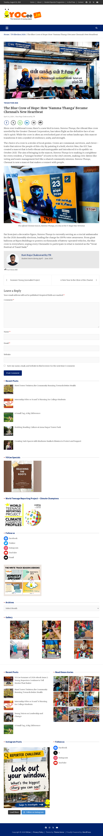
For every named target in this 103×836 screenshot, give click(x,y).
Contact (80, 2)
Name (7, 332)
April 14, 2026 (9, 116)
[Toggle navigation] (7, 28)
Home (32, 2)
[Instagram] (90, 2)
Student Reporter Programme (54, 2)
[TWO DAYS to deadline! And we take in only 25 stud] (27, 777)
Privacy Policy (38, 832)
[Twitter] (93, 2)
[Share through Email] (33, 122)
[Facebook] (86, 2)
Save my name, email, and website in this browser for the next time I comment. (41, 366)
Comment (9, 300)
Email (7, 343)
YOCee (28, 832)
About (39, 2)
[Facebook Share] (6, 122)
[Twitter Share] (13, 122)
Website (7, 354)
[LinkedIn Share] (26, 122)
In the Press (71, 2)
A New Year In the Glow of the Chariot (76, 280)
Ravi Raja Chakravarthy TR (25, 116)
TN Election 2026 (11, 103)
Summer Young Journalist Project (25, 280)
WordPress (87, 832)
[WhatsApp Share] (20, 122)
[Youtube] (97, 2)
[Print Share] (40, 122)
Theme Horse (59, 832)
